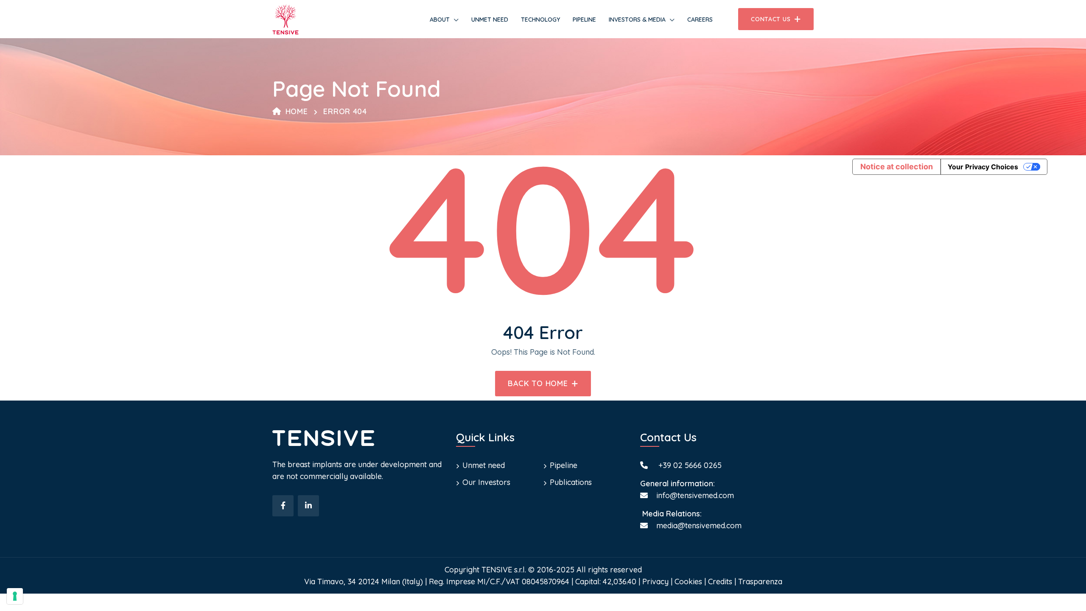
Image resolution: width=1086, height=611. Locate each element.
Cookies (688, 581)
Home (296, 111)
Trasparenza (760, 581)
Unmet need (489, 19)
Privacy (655, 581)
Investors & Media (637, 19)
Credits (720, 581)
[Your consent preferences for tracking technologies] (15, 596)
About (440, 19)
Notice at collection (896, 166)
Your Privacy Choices (983, 167)
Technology (540, 19)
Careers (700, 19)
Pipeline (584, 19)
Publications (571, 482)
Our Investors (486, 482)
